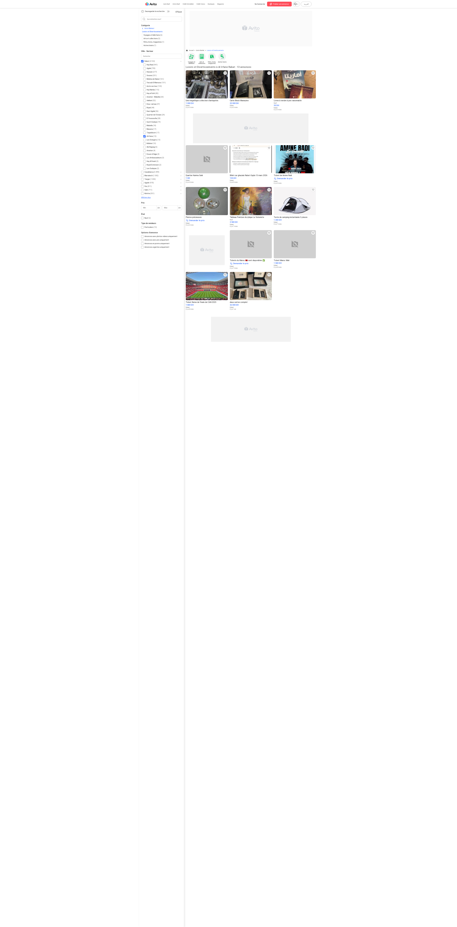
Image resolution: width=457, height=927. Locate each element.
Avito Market (149, 28)
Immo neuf (176, 4)
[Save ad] (225, 73)
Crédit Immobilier (188, 4)
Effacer (179, 12)
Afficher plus (146, 197)
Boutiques (211, 4)
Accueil (191, 50)
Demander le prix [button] (284, 178)
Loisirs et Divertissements (152, 32)
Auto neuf (166, 4)
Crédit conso (200, 4)
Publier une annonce (281, 4)
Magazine (220, 4)
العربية (306, 4)
